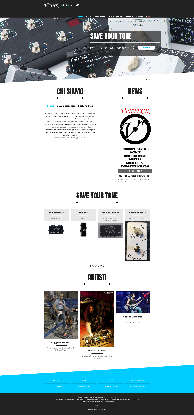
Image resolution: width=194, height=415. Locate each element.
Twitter (114, 387)
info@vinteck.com (84, 387)
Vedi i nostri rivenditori (137, 387)
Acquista (139, 16)
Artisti (111, 16)
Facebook (107, 387)
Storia (50, 105)
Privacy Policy (112, 397)
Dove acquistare (66, 105)
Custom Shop (85, 105)
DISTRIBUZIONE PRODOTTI (133, 175)
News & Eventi (100, 16)
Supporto (129, 16)
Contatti (119, 16)
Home (80, 16)
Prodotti (88, 16)
